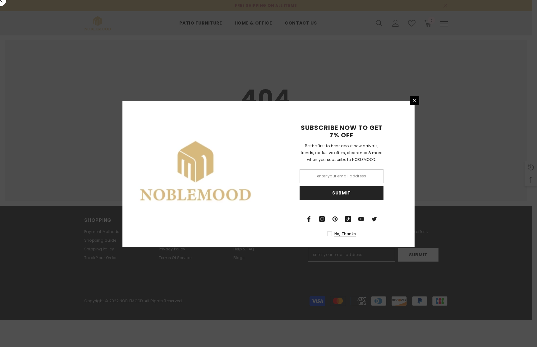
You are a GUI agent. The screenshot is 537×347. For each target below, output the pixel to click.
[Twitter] (374, 219)
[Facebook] (308, 219)
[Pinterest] (335, 219)
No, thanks (345, 233)
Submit (341, 193)
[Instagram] (321, 219)
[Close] (414, 100)
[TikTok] (348, 219)
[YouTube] (361, 219)
